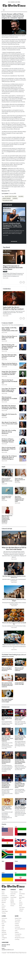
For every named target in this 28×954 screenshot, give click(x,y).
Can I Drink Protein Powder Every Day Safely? (6, 498)
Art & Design (22, 893)
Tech (3, 904)
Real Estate (4, 934)
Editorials (12, 895)
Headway (17, 925)
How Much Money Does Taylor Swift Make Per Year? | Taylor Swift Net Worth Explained (7, 738)
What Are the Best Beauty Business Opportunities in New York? (7, 480)
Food (3, 923)
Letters (12, 899)
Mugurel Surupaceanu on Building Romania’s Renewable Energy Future (13, 267)
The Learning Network (20, 928)
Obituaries (4, 909)
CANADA (12, 2)
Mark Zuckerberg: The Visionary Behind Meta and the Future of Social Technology (9, 347)
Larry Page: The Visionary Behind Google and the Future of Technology (9, 390)
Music (20, 905)
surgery (15, 198)
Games (3, 920)
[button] (11, 241)
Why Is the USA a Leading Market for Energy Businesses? (9, 432)
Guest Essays (13, 897)
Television (21, 909)
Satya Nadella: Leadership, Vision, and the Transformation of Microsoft (9, 329)
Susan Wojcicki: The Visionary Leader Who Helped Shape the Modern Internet (20, 737)
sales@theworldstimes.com (8, 949)
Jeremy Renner (6, 198)
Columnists (13, 893)
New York (4, 900)
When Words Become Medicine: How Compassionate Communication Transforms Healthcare (7, 519)
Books (20, 895)
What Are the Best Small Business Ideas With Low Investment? (9, 449)
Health (3, 925)
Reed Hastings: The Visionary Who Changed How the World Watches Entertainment (6, 785)
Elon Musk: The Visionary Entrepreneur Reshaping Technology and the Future (9, 407)
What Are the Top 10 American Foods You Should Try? (9, 381)
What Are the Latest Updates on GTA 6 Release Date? (20, 719)
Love (3, 928)
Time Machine (18, 934)
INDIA (18, 2)
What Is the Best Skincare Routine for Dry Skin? (20, 480)
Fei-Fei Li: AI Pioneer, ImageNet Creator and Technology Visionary (8, 440)
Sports (3, 907)
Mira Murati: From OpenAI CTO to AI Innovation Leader (10, 423)
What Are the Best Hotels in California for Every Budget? (9, 364)
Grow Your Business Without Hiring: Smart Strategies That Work (20, 808)
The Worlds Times (7, 200)
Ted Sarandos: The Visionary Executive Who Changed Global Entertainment (20, 761)
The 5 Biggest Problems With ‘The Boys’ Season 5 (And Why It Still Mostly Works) (20, 785)
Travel (3, 939)
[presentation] (21, 282)
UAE (16, 2)
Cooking (17, 923)
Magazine (4, 930)
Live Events (17, 927)
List (20, 900)
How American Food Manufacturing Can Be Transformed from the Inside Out (7, 684)
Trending (4, 913)
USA (9, 2)
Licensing (17, 939)
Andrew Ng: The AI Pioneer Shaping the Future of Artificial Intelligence (9, 457)
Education (4, 921)
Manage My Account (19, 937)
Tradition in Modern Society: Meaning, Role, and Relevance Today (7, 808)
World (3, 893)
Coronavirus (4, 895)
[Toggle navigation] (4, 10)
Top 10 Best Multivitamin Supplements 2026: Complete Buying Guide (19, 499)
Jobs (3, 927)
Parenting (4, 932)
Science (3, 906)
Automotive (4, 918)
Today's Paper (5, 911)
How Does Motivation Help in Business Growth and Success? (9, 356)
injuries (21, 196)
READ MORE (5, 235)
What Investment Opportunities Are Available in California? (9, 398)
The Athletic (17, 920)
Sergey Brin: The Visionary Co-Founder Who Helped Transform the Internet (9, 373)
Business (4, 902)
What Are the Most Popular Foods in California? (14, 644)
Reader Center (18, 918)
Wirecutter (17, 921)
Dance (20, 902)
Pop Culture (22, 907)
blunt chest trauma (10, 196)
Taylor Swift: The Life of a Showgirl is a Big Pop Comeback (13, 308)
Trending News (5, 897)
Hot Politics (4, 899)
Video (16, 930)
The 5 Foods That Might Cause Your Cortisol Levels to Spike (7, 701)
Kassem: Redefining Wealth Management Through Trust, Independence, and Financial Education (12, 226)
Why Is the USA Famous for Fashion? (9, 414)
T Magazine (4, 937)
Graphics (17, 932)
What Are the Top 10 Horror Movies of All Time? (7, 719)
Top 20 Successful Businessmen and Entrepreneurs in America (6, 761)
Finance (12, 905)
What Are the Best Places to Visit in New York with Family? (9, 337)
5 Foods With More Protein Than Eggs (19, 683)
